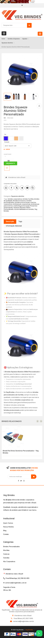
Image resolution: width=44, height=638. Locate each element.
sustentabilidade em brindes (24, 209)
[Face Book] (18, 481)
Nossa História (8, 527)
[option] (6, 138)
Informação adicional (14, 226)
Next (42, 98)
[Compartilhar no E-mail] (27, 188)
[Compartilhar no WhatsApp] (6, 188)
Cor (5, 134)
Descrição (10, 221)
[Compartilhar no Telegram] (22, 188)
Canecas (6, 554)
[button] (36, 96)
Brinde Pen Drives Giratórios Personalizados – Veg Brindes (20, 452)
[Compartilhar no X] (16, 188)
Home (3, 39)
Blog (4, 530)
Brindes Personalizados (11, 546)
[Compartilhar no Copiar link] (32, 188)
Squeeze (24, 39)
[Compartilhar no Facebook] (11, 188)
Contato (6, 534)
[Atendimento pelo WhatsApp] (39, 633)
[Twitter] (21, 481)
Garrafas (6, 558)
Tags (20, 221)
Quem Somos (8, 523)
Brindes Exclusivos (19, 201)
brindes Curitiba (28, 199)
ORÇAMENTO (10, 163)
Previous (42, 95)
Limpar (8, 149)
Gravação (6, 142)
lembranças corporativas (21, 204)
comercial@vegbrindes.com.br (23, 621)
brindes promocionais (22, 202)
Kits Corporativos (9, 561)
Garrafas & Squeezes (14, 39)
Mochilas (6, 550)
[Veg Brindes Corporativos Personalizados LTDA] (22, 603)
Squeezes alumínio (7, 43)
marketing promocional (21, 206)
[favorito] (7, 168)
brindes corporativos (15, 199)
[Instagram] (24, 481)
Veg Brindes (29, 630)
